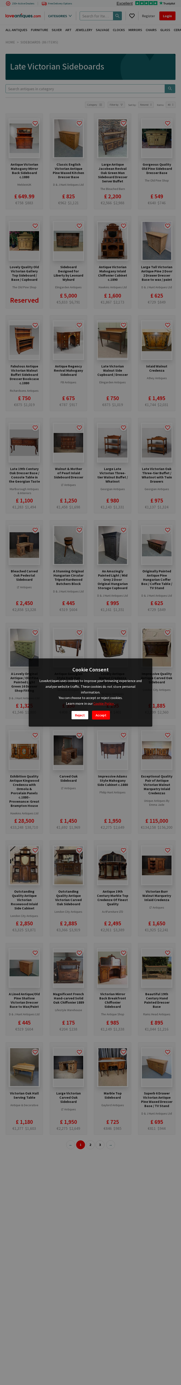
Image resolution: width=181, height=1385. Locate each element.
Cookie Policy (103, 703)
